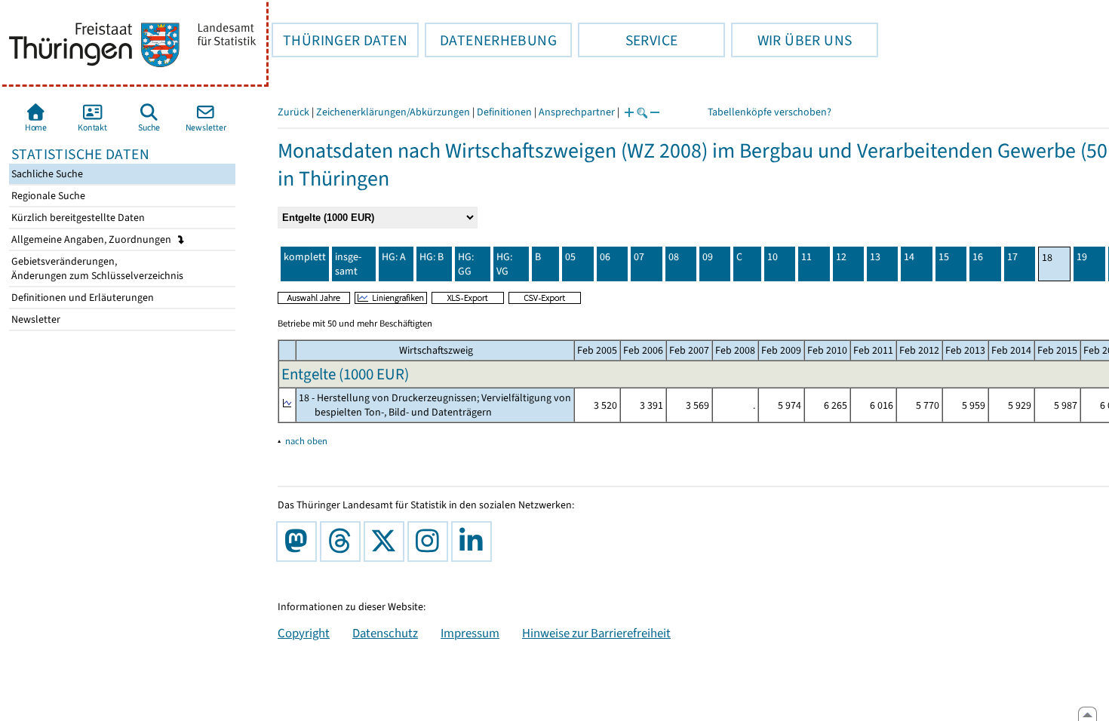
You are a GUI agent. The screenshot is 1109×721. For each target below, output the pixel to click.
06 (605, 257)
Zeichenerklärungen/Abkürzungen (393, 112)
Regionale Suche (47, 196)
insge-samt (348, 264)
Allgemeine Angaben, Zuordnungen (92, 239)
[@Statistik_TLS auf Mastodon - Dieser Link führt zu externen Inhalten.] (299, 541)
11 (806, 257)
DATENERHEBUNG (491, 40)
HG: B (431, 257)
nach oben (306, 440)
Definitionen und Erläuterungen (81, 297)
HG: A (394, 257)
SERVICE (627, 40)
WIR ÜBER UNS (791, 40)
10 (772, 257)
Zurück (293, 112)
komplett (305, 257)
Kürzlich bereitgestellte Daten (77, 217)
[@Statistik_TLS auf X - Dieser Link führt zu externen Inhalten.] (387, 541)
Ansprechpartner (577, 112)
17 (1012, 257)
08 (673, 257)
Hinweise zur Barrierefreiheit (596, 632)
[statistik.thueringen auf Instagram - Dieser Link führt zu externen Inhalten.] (431, 541)
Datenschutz (385, 632)
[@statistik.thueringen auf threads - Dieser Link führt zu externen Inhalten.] (343, 541)
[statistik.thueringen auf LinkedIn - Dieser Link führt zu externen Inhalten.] (474, 541)
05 (570, 257)
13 (875, 257)
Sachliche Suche (46, 174)
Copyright (304, 632)
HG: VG (504, 264)
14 (909, 257)
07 (639, 257)
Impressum (470, 632)
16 (977, 257)
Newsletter (34, 319)
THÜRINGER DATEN (339, 40)
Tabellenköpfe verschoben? (769, 112)
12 (841, 257)
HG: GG (466, 264)
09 (707, 257)
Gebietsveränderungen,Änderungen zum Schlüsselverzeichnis (96, 268)
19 (1082, 257)
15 (944, 257)
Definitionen (504, 112)
